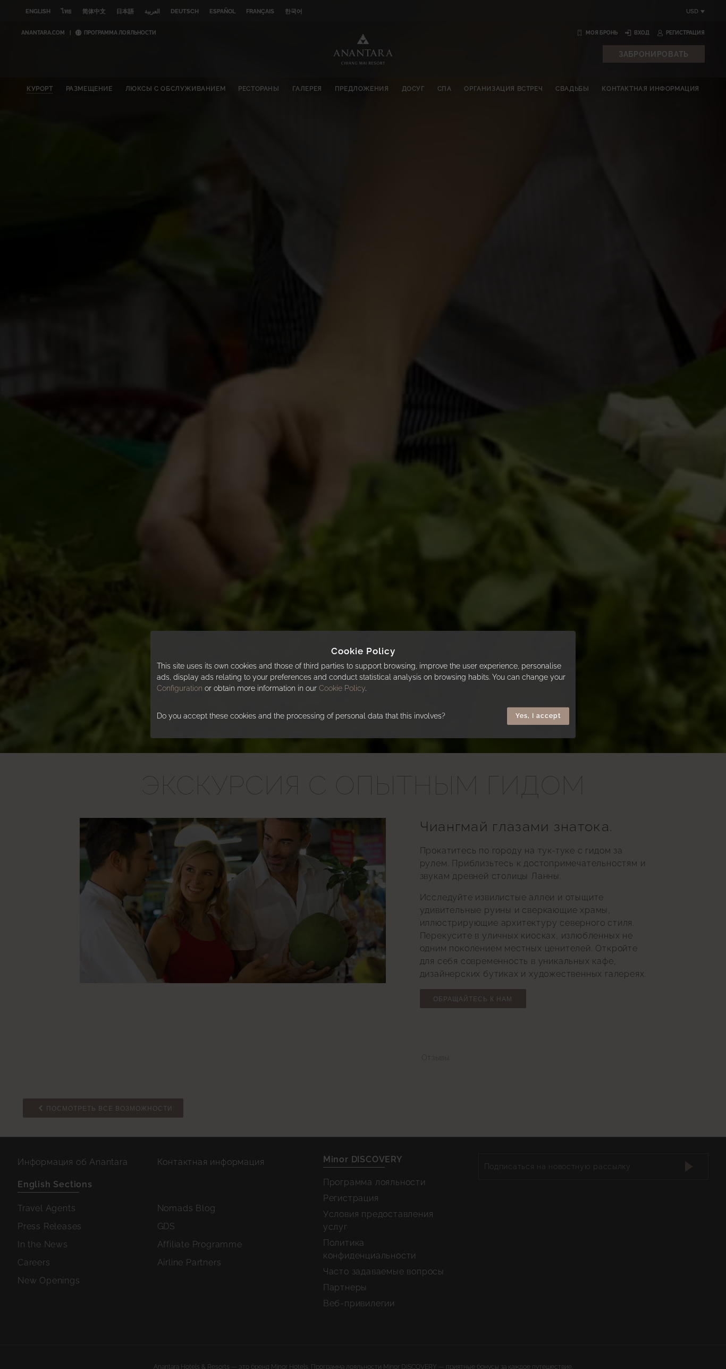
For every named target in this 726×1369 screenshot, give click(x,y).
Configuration (179, 689)
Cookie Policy (342, 689)
